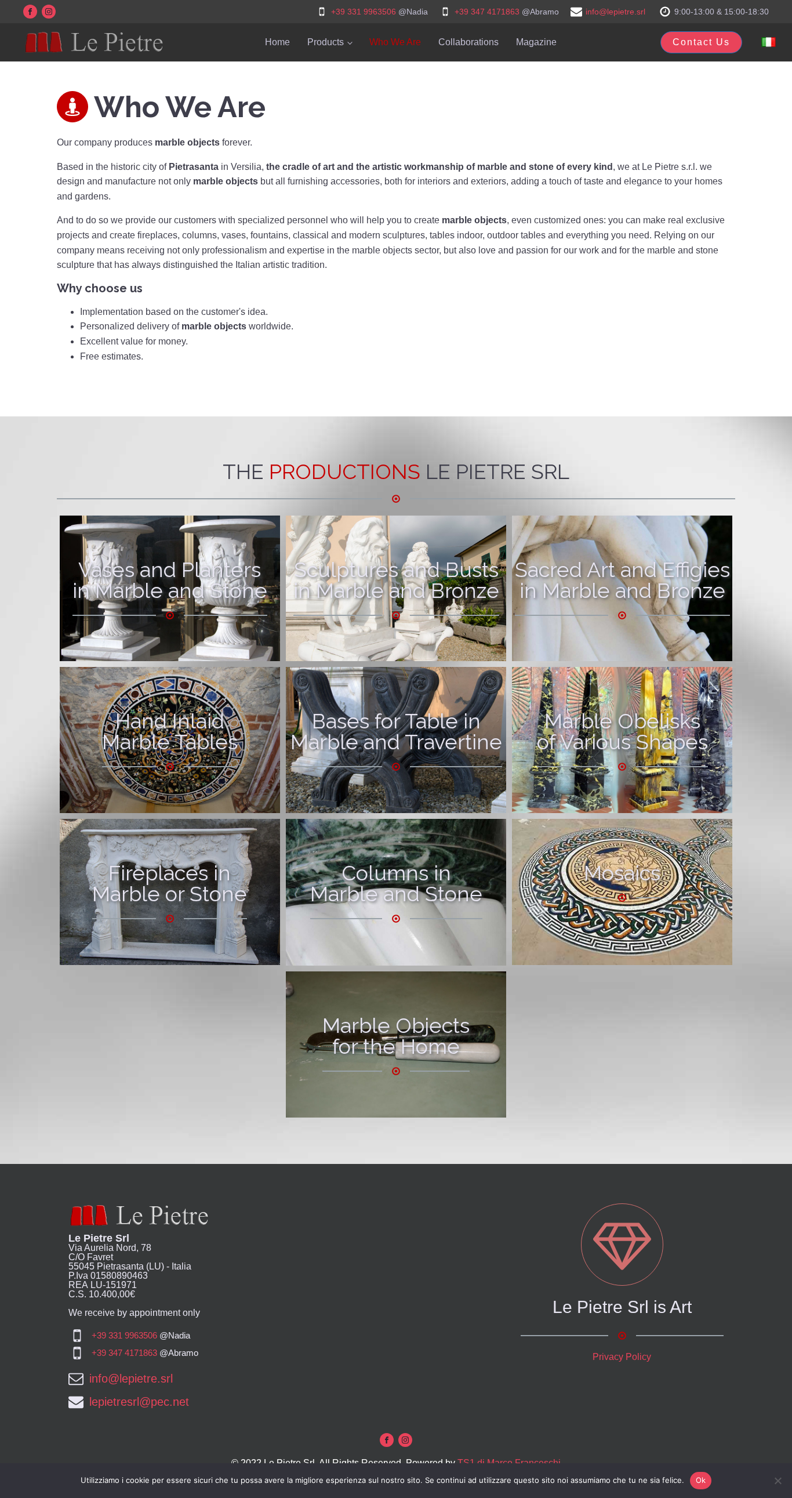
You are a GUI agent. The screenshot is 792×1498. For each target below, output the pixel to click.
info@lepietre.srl (615, 11)
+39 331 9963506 (363, 11)
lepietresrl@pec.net (139, 1401)
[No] (777, 1480)
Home (277, 42)
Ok (701, 1480)
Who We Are (395, 42)
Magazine (536, 42)
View (169, 620)
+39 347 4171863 (487, 11)
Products (325, 42)
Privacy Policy (622, 1357)
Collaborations (468, 42)
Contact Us (701, 42)
